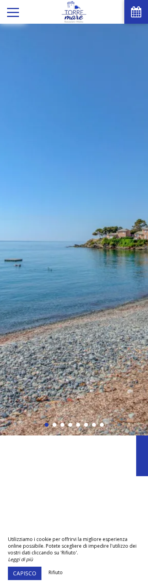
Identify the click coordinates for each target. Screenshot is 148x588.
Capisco (24, 573)
